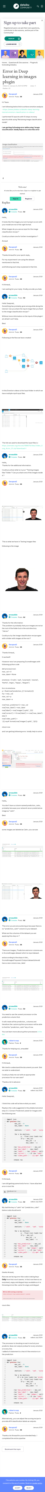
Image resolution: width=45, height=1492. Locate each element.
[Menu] (4, 6)
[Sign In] (42, 6)
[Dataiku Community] (22, 6)
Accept (17, 1488)
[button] (42, 20)
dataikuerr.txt (11, 1191)
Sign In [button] (15, 199)
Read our (33, 1483)
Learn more (11, 44)
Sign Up (11, 38)
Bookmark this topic (13, 1449)
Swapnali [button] (13, 94)
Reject (29, 1488)
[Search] (38, 6)
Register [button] (28, 199)
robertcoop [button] (14, 1041)
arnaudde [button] (13, 209)
